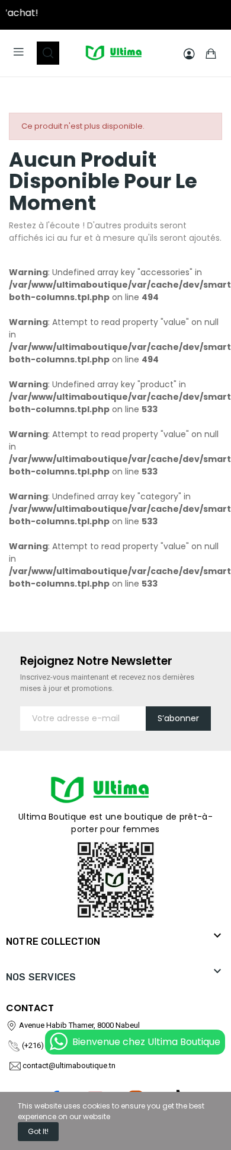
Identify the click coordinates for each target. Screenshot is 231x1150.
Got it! (38, 1131)
